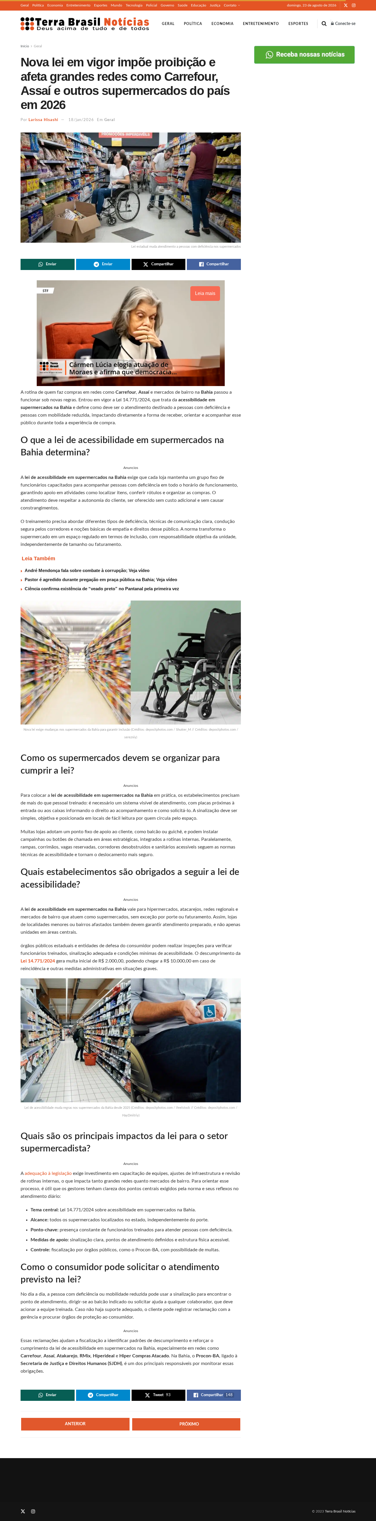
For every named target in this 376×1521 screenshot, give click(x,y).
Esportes (100, 5)
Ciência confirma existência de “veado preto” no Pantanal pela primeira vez (102, 588)
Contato (230, 5)
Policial (151, 5)
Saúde (182, 5)
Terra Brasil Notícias (340, 1511)
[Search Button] (324, 23)
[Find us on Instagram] (353, 5)
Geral (25, 5)
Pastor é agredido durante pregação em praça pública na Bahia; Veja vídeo (101, 579)
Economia (55, 5)
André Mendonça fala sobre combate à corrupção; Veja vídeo (87, 570)
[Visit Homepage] (85, 23)
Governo (167, 5)
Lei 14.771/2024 (38, 961)
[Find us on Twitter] (346, 5)
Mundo (116, 5)
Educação (198, 5)
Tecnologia (134, 5)
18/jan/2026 (81, 120)
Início (25, 46)
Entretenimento (78, 5)
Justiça (215, 5)
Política (38, 5)
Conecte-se (344, 24)
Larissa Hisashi (43, 120)
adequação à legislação (48, 1173)
